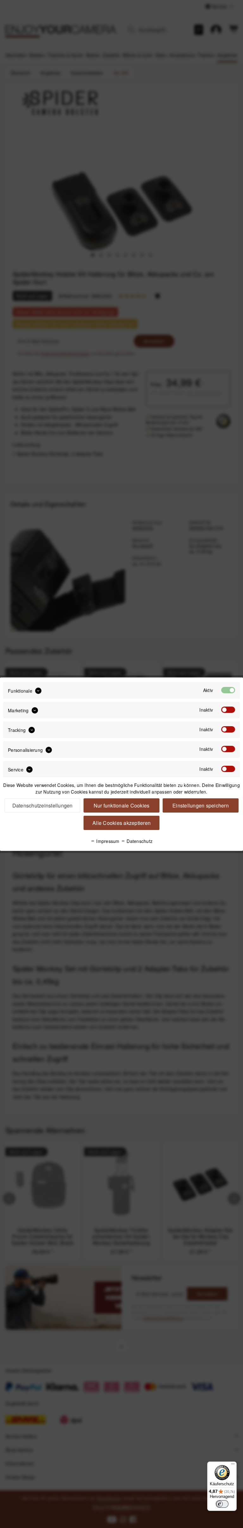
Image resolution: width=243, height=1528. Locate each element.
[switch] (222, 1504)
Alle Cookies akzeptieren (121, 822)
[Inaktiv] (228, 710)
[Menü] (233, 1465)
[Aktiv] (228, 690)
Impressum (107, 841)
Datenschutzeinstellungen (42, 805)
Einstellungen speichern (200, 805)
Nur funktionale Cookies (122, 805)
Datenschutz (139, 841)
